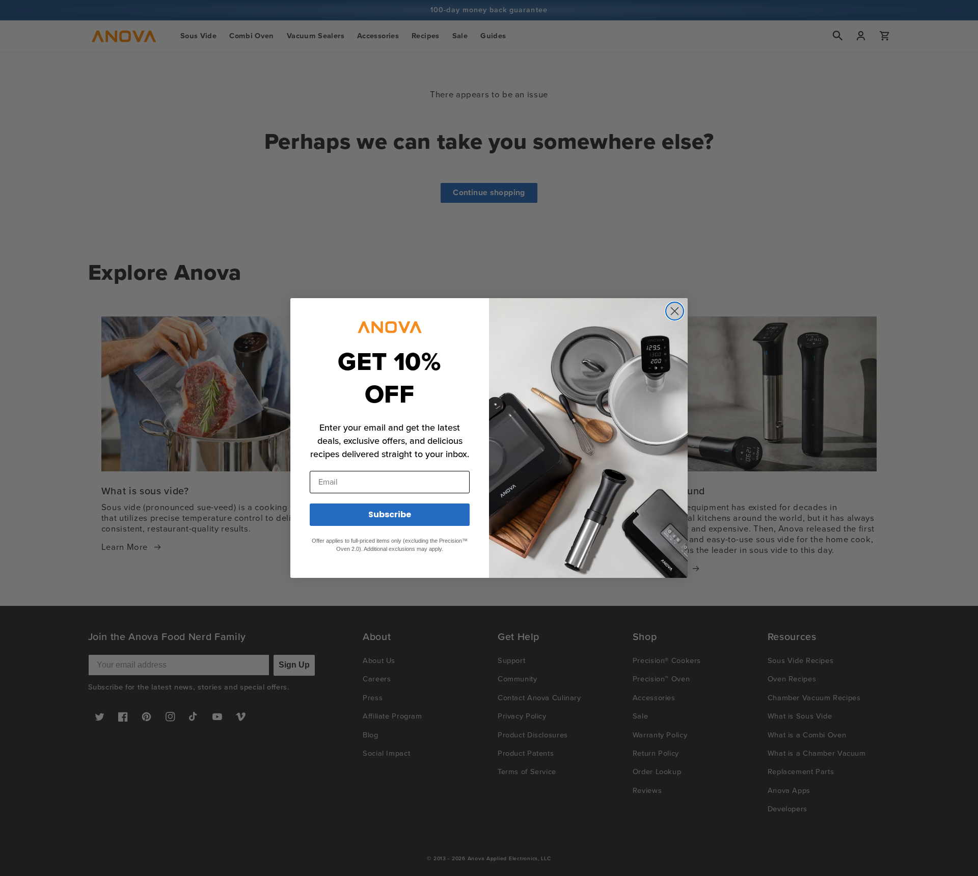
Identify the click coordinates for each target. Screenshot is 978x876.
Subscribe (389, 514)
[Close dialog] (675, 311)
